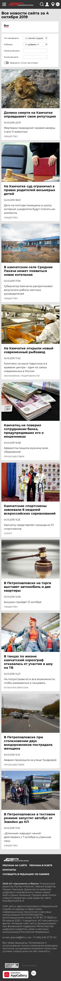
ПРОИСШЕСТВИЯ (14, 456)
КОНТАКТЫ (9, 869)
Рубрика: (8, 44)
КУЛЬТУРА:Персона (16, 688)
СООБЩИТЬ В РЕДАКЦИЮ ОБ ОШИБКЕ (26, 874)
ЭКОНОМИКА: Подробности (22, 376)
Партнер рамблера (29, 966)
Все (6, 25)
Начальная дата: (12, 51)
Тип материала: (11, 38)
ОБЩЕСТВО (11, 136)
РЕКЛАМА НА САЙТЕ (15, 865)
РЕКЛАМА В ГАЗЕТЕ (40, 865)
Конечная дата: (11, 57)
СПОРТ (8, 533)
